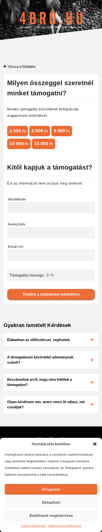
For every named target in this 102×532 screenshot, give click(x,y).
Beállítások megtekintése (51, 515)
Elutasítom (51, 502)
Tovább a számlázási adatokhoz (51, 294)
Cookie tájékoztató (33, 525)
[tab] (51, 339)
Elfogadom (51, 489)
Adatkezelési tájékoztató (65, 525)
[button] (95, 444)
